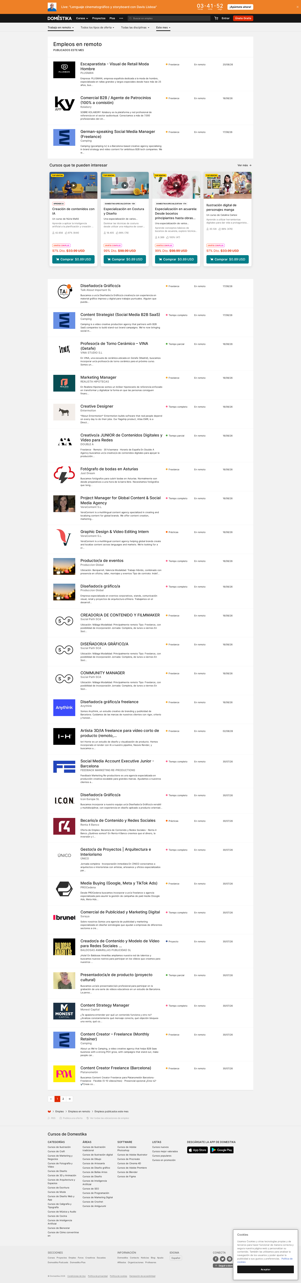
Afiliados (121, 1262)
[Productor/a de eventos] (64, 566)
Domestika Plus (77, 1262)
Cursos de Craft (56, 1151)
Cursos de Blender (127, 1172)
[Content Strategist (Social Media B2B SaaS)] (64, 320)
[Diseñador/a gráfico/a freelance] (64, 707)
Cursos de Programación (96, 1193)
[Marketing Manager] (64, 383)
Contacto (134, 1257)
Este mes (162, 27)
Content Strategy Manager (104, 1005)
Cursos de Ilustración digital (98, 1154)
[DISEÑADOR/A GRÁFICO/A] (64, 650)
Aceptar (266, 1269)
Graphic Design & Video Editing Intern (114, 531)
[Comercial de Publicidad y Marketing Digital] (64, 918)
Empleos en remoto (79, 1111)
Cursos (51, 1257)
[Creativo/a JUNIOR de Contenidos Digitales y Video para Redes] (64, 441)
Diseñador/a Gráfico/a (100, 285)
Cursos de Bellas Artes (95, 1172)
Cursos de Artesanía (94, 1163)
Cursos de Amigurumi (94, 1206)
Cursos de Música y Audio (62, 1211)
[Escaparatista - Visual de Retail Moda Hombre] (64, 69)
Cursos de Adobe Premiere (132, 1167)
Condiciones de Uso (76, 1276)
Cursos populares (161, 1155)
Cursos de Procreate (128, 1159)
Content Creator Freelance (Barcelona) (115, 1068)
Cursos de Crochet (93, 1201)
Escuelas (101, 1257)
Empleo (59, 1111)
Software (124, 1142)
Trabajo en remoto (60, 27)
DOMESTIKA (60, 18)
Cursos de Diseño (57, 1171)
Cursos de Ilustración (59, 1147)
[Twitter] (222, 1259)
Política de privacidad (98, 1276)
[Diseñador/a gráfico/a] (64, 592)
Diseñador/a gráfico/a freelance (109, 702)
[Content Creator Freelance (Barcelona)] (64, 1073)
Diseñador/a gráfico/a (100, 586)
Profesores (150, 1262)
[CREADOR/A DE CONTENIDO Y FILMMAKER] (64, 621)
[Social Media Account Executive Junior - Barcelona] (64, 767)
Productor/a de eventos (102, 560)
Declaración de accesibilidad (142, 1276)
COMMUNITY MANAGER (102, 673)
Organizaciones (135, 1262)
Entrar (226, 18)
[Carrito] (216, 18)
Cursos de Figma (126, 1176)
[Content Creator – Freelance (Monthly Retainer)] (64, 1040)
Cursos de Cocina (57, 1216)
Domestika (122, 1257)
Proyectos (98, 18)
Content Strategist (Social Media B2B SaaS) (120, 314)
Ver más (245, 165)
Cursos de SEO (91, 1188)
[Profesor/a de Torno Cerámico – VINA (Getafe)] (64, 349)
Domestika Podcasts (58, 1262)
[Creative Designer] (64, 412)
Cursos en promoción (164, 1160)
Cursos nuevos (160, 1147)
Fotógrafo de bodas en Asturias (109, 469)
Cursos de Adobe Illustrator (132, 1154)
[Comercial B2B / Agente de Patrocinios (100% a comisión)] (64, 103)
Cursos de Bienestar (59, 1228)
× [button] (297, 7)
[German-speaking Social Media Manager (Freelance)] (64, 137)
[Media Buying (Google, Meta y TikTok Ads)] (64, 889)
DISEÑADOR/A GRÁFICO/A (104, 644)
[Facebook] (215, 1259)
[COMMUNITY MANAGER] (64, 678)
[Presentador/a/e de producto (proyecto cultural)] (64, 980)
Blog (153, 1257)
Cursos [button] (81, 18)
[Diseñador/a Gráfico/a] (64, 291)
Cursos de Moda (57, 1192)
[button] (121, 18)
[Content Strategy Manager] (64, 1011)
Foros (80, 1257)
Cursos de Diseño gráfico (96, 1167)
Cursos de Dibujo (92, 1159)
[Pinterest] (229, 1259)
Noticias (145, 1257)
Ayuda (160, 1257)
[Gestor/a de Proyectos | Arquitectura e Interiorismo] (64, 855)
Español (176, 1258)
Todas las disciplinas (134, 27)
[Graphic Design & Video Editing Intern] (64, 537)
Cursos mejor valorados (165, 1151)
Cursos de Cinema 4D (129, 1163)
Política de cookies (118, 1276)
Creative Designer (96, 406)
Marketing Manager (98, 377)
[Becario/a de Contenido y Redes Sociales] (64, 826)
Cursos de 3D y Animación (62, 1175)
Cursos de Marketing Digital (98, 1197)
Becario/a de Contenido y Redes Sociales (118, 820)
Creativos (90, 1257)
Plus (112, 18)
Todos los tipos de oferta (96, 27)
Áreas (87, 1142)
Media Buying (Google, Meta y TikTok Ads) (118, 883)
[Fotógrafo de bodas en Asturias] (64, 474)
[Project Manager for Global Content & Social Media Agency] (64, 503)
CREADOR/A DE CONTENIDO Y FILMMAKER (120, 615)
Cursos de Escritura (58, 1187)
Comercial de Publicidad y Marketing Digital (120, 912)
